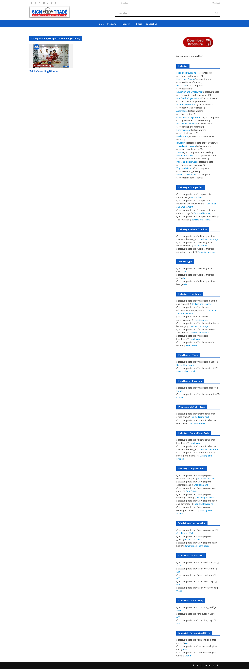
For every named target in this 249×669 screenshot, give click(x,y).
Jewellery (180, 142)
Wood (179, 590)
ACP (178, 578)
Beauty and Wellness (186, 104)
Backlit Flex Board (185, 364)
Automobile (182, 110)
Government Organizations (189, 117)
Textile (179, 152)
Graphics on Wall (184, 533)
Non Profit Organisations (188, 98)
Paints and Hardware (186, 161)
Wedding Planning (205, 497)
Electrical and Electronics (188, 155)
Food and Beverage (186, 72)
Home (101, 24)
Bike (185, 284)
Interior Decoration (185, 174)
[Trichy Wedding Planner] (51, 55)
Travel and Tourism (186, 145)
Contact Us (151, 24)
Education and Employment (189, 91)
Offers (139, 24)
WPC (178, 584)
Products (111, 24)
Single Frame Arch (200, 416)
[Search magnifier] (217, 13)
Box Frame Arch (197, 423)
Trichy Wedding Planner (44, 71)
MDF (178, 571)
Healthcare (181, 85)
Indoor (179, 390)
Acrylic (179, 565)
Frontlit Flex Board (185, 371)
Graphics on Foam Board (197, 545)
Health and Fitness (185, 79)
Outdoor (180, 397)
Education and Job (206, 251)
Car (184, 277)
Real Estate (182, 136)
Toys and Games (184, 168)
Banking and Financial (186, 123)
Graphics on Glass (193, 539)
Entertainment (183, 129)
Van (184, 271)
